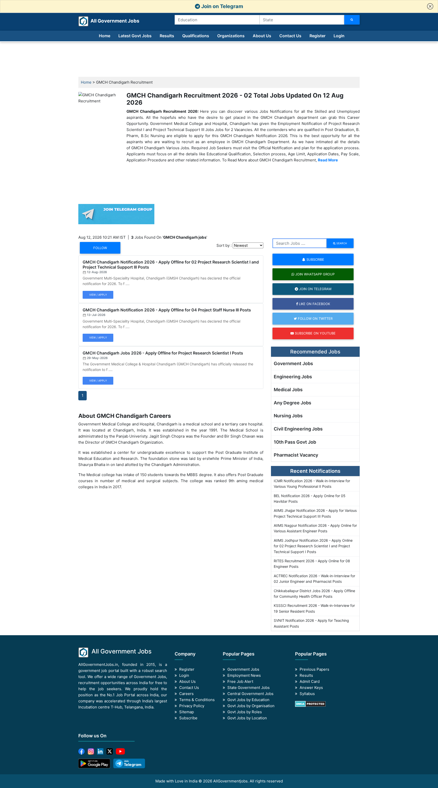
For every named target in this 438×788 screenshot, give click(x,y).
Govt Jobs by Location (247, 718)
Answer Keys (311, 687)
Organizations (231, 35)
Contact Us (290, 35)
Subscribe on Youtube (315, 333)
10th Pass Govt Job (295, 442)
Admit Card (310, 681)
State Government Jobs (248, 687)
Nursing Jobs (288, 415)
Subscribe (314, 259)
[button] (430, 6)
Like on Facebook (314, 304)
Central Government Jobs (250, 693)
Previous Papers (314, 669)
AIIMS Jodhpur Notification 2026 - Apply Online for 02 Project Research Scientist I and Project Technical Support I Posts (313, 546)
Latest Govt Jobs (135, 35)
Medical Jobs (288, 389)
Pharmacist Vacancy (296, 455)
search (341, 243)
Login (339, 35)
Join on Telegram (221, 6)
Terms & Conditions (197, 699)
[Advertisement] (219, 59)
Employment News (244, 675)
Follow (100, 248)
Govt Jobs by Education (248, 699)
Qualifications (195, 35)
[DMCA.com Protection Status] (310, 703)
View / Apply (98, 294)
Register (317, 35)
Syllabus (307, 693)
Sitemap (186, 711)
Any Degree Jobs (292, 402)
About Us (262, 35)
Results (167, 35)
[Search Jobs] (352, 20)
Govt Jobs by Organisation (251, 705)
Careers (186, 693)
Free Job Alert (240, 681)
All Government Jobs (108, 21)
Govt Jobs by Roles (244, 711)
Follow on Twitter (315, 318)
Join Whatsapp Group (314, 274)
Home (104, 35)
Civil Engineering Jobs (298, 428)
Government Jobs (293, 363)
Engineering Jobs (293, 376)
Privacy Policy (191, 705)
